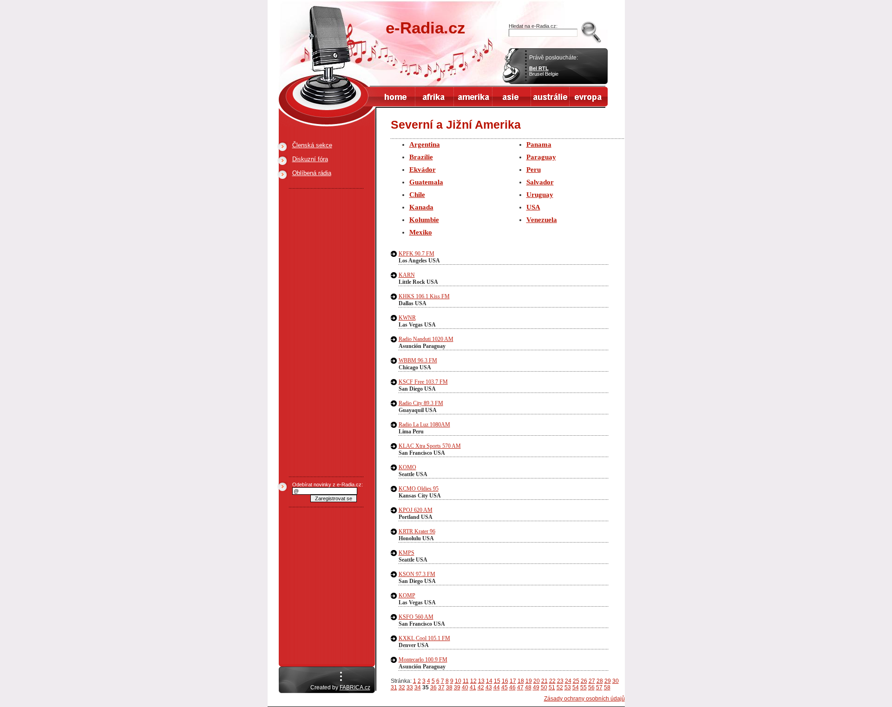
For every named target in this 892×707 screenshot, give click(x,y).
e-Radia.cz (426, 28)
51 (552, 687)
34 (417, 687)
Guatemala (426, 182)
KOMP (407, 595)
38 (449, 687)
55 (583, 687)
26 (584, 681)
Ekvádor (422, 169)
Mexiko (420, 232)
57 (599, 687)
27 (592, 681)
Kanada (421, 207)
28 (600, 681)
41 (473, 687)
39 (457, 687)
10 (458, 681)
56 (591, 687)
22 (552, 681)
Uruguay (539, 194)
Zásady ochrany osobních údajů (584, 698)
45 (504, 687)
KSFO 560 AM (416, 617)
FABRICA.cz (355, 687)
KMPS (406, 553)
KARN (407, 275)
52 (560, 687)
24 (568, 681)
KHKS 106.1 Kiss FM (424, 296)
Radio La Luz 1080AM (424, 424)
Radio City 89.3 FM (421, 403)
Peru (533, 169)
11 (466, 681)
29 (607, 681)
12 (473, 681)
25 (576, 681)
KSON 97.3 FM (417, 574)
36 (433, 687)
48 (528, 687)
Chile (417, 194)
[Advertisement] (326, 332)
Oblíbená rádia (311, 173)
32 (402, 687)
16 (505, 681)
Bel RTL (539, 68)
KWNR (407, 317)
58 (607, 687)
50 (544, 687)
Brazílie (421, 157)
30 (615, 681)
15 (497, 681)
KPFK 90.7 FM (416, 253)
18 (521, 681)
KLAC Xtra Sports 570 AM (430, 446)
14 (489, 681)
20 (536, 681)
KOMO (407, 467)
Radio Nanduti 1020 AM (426, 339)
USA (533, 207)
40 (465, 687)
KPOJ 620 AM (416, 510)
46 (512, 687)
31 (394, 687)
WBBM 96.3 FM (418, 360)
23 (560, 681)
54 (575, 687)
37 (441, 687)
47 (520, 687)
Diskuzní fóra (310, 159)
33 (410, 687)
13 (481, 681)
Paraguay (541, 157)
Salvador (540, 182)
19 (528, 681)
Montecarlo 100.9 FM (423, 659)
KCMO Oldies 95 (419, 488)
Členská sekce (312, 145)
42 (481, 687)
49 (536, 687)
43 (488, 687)
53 (567, 687)
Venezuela (541, 219)
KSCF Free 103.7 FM (423, 382)
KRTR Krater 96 (417, 531)
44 (496, 687)
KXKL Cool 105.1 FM (424, 638)
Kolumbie (424, 219)
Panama (538, 144)
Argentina (424, 144)
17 (513, 681)
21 (544, 681)
